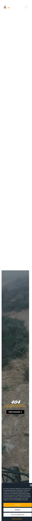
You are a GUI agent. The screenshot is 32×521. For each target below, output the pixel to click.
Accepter (18, 505)
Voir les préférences (17, 514)
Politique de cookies (17, 518)
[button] (31, 485)
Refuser (17, 510)
